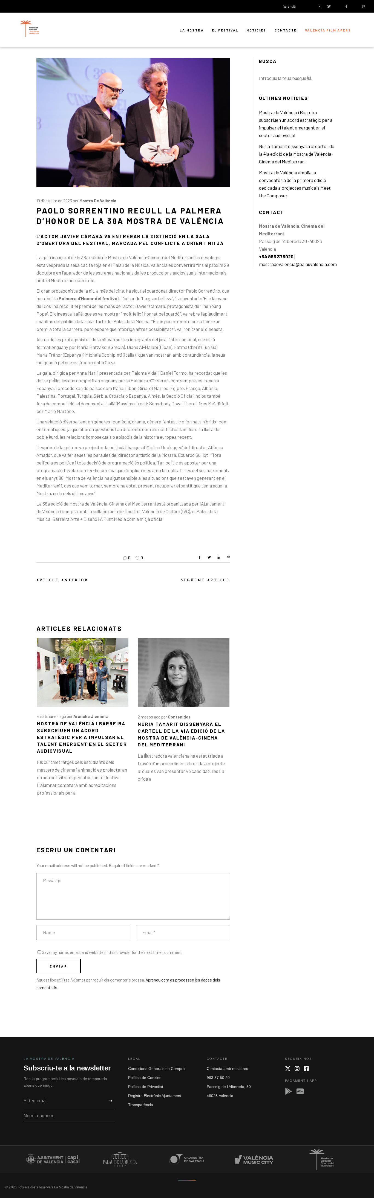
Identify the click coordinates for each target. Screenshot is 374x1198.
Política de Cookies (144, 1077)
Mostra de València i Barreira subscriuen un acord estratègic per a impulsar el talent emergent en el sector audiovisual (82, 737)
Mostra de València (97, 200)
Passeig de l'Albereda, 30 (229, 1086)
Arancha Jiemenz (90, 716)
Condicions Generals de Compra (156, 1068)
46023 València (220, 1095)
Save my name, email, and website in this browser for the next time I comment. (112, 952)
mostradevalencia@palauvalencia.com (298, 264)
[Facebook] (306, 1068)
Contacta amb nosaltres (227, 1068)
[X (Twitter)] (287, 1068)
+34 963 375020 (276, 256)
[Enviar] (110, 1100)
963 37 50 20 (218, 1077)
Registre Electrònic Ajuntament (154, 1095)
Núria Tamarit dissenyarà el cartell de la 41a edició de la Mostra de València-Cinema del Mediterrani (296, 153)
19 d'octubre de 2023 (54, 200)
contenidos (179, 716)
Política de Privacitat (145, 1086)
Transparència (140, 1104)
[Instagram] (297, 1068)
